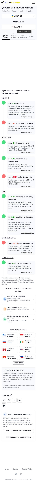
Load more (18, 363)
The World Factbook (22, 280)
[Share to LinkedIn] (19, 400)
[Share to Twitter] (9, 400)
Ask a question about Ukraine (18, 430)
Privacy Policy (27, 469)
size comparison (13, 387)
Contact (15, 469)
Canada (5, 373)
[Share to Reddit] (4, 405)
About (7, 469)
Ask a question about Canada (18, 437)
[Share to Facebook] (4, 400)
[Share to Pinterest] (14, 400)
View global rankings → (27, 116)
